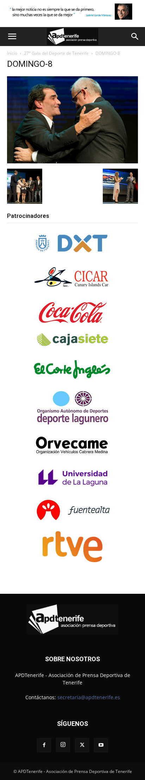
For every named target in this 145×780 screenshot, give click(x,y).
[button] (12, 36)
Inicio (12, 53)
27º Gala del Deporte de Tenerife (56, 53)
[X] (82, 745)
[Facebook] (44, 745)
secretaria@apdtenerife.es (88, 697)
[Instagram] (63, 745)
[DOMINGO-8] (72, 161)
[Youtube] (101, 745)
